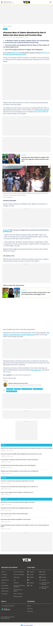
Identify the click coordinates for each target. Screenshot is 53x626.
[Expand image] (49, 166)
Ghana (2, 515)
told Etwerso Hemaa (42, 110)
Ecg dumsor (17, 388)
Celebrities (3, 450)
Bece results (10, 388)
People (9, 26)
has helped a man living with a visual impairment (26, 334)
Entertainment (36, 370)
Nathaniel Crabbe (19, 37)
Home (4, 26)
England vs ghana (37, 388)
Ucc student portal (26, 388)
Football (2, 461)
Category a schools (11, 391)
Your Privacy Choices (28, 625)
